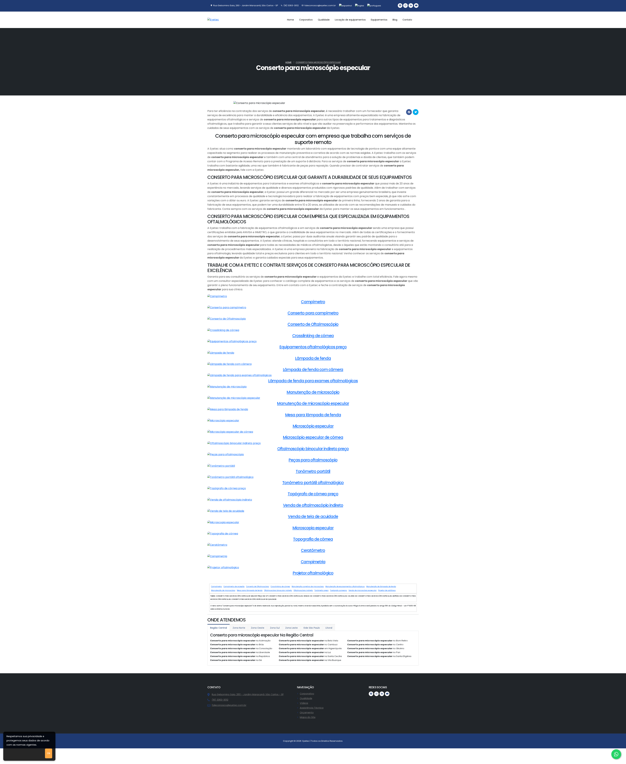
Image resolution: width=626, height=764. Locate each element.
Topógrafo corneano (338, 590)
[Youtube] (416, 5)
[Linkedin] (411, 5)
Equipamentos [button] (379, 19)
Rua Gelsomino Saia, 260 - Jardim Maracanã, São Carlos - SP (248, 694)
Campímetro (216, 586)
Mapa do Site (307, 717)
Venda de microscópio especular (363, 590)
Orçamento (307, 712)
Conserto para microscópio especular (318, 62)
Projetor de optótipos (387, 590)
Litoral (329, 627)
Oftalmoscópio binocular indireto (278, 590)
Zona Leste (291, 627)
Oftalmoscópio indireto (303, 590)
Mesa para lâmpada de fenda (249, 590)
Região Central (218, 627)
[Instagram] (405, 5)
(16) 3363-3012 (220, 699)
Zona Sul (275, 627)
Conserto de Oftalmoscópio (257, 586)
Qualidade (306, 698)
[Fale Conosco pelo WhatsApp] (616, 754)
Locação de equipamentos (350, 19)
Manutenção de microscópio (223, 590)
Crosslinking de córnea (280, 586)
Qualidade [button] (324, 19)
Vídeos (304, 703)
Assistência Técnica (311, 707)
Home (290, 19)
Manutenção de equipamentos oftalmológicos (345, 586)
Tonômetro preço (321, 590)
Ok (48, 753)
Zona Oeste (257, 627)
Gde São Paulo (311, 627)
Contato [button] (407, 19)
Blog (395, 19)
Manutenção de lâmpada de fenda (381, 586)
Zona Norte (239, 627)
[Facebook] (400, 5)
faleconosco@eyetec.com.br (229, 705)
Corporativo (307, 693)
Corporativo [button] (306, 19)
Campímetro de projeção (234, 586)
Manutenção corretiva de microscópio (308, 586)
